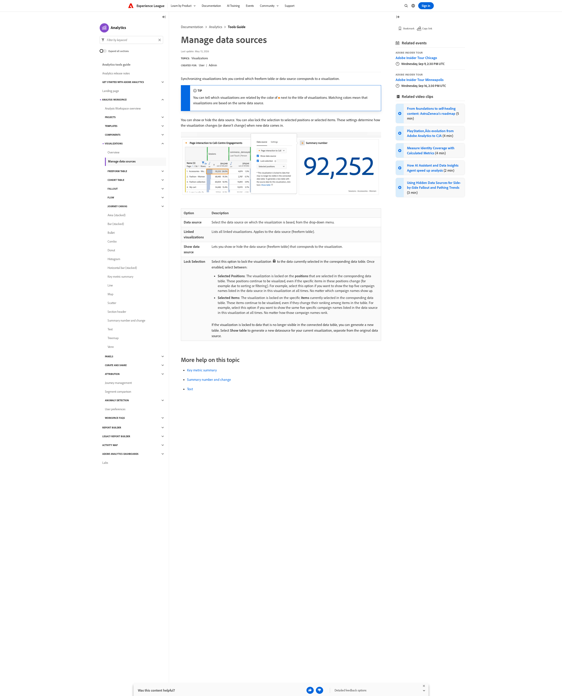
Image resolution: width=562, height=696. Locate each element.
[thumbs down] (319, 690)
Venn (111, 347)
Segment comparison (118, 392)
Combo (112, 241)
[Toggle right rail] (398, 17)
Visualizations (199, 58)
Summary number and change (209, 379)
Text (190, 389)
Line (110, 285)
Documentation (192, 27)
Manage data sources (122, 161)
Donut (111, 250)
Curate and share (116, 365)
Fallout (113, 188)
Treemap (113, 338)
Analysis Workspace (114, 99)
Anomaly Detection (117, 400)
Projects (110, 117)
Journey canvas (117, 206)
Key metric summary (202, 370)
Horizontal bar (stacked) (122, 268)
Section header (117, 312)
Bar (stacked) (116, 224)
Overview (113, 152)
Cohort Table (116, 180)
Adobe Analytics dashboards (120, 453)
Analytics (215, 27)
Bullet (111, 233)
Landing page (110, 91)
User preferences (115, 409)
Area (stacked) (117, 215)
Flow (111, 197)
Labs (105, 463)
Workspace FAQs (115, 417)
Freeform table (117, 171)
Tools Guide (236, 27)
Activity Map (110, 445)
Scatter (112, 303)
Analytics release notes (116, 73)
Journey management (118, 383)
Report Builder (111, 427)
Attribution (112, 374)
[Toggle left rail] (164, 17)
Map (110, 294)
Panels (109, 356)
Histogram (114, 259)
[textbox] (131, 40)
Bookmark (408, 28)
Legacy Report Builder (116, 436)
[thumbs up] (310, 690)
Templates (111, 126)
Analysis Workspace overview (123, 108)
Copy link (427, 28)
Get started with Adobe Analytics (123, 82)
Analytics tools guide (116, 65)
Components (113, 134)
